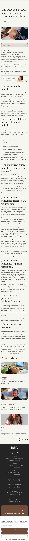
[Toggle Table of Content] (24, 45)
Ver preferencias (14, 536)
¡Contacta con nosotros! (13, 353)
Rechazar (14, 533)
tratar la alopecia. (8, 178)
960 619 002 (17, 474)
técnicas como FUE (12, 186)
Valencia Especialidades (14, 484)
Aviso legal (23, 539)
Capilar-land (11, 404)
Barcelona (14, 463)
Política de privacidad (16, 539)
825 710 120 (17, 501)
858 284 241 (17, 494)
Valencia (14, 470)
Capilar (11, 21)
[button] (27, 517)
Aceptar (14, 529)
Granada (14, 491)
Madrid (14, 456)
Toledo (14, 498)
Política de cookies (7, 539)
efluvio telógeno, (14, 334)
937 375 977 (17, 467)
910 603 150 (17, 460)
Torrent (14, 477)
